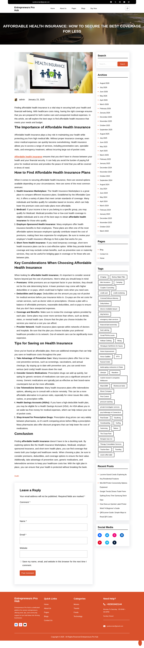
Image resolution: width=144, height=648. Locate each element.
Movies (76, 604)
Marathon (115, 372)
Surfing (118, 423)
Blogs (46, 616)
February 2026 (105, 108)
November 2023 (106, 222)
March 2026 (104, 104)
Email (23, 534)
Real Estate (104, 418)
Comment (25, 502)
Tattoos (115, 428)
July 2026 (103, 87)
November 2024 (106, 172)
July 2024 (103, 189)
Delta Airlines (104, 303)
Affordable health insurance (28, 156)
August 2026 (104, 83)
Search (122, 64)
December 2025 (106, 117)
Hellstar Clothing (106, 341)
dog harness (104, 314)
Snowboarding (105, 423)
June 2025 (104, 142)
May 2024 (103, 197)
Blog (101, 250)
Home (102, 258)
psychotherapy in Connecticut (110, 412)
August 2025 (104, 134)
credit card (104, 293)
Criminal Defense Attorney (109, 298)
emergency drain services (109, 319)
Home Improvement (107, 351)
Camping (119, 282)
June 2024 (104, 193)
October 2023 (105, 227)
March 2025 (104, 155)
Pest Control (104, 396)
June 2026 (104, 92)
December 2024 (106, 168)
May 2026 (103, 96)
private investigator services (110, 407)
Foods (76, 612)
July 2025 (103, 138)
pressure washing (106, 402)
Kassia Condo (105, 362)
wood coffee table (106, 455)
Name (23, 521)
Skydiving (117, 418)
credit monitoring (119, 293)
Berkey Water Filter (118, 277)
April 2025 (104, 151)
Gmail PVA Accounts (107, 335)
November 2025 (106, 121)
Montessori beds (119, 386)
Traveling (118, 449)
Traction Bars (104, 449)
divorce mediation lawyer (108, 309)
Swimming (104, 428)
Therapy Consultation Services (110, 444)
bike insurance (105, 282)
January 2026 (105, 113)
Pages (46, 612)
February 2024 (105, 210)
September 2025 (106, 130)
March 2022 (104, 231)
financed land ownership (108, 325)
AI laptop (103, 277)
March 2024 (104, 206)
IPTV (118, 356)
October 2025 (105, 125)
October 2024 (105, 176)
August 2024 (104, 184)
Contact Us (104, 254)
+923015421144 (114, 604)
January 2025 (105, 163)
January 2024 (105, 214)
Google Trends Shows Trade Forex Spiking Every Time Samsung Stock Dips (113, 496)
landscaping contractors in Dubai (111, 367)
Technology (78, 616)
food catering (104, 330)
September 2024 (106, 180)
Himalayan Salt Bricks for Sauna (111, 346)
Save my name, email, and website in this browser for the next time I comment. (54, 563)
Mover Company (106, 391)
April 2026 (104, 100)
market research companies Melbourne (110, 379)
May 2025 (103, 146)
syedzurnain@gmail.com (41, 2)
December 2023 (106, 218)
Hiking (119, 341)
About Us (47, 608)
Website (23, 548)
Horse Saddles (105, 356)
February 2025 (105, 159)
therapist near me (106, 439)
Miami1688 (104, 386)
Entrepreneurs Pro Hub (26, 600)
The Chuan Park (106, 433)
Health (16, 476)
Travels (76, 608)
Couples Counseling (107, 288)
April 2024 (104, 201)
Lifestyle (103, 372)
